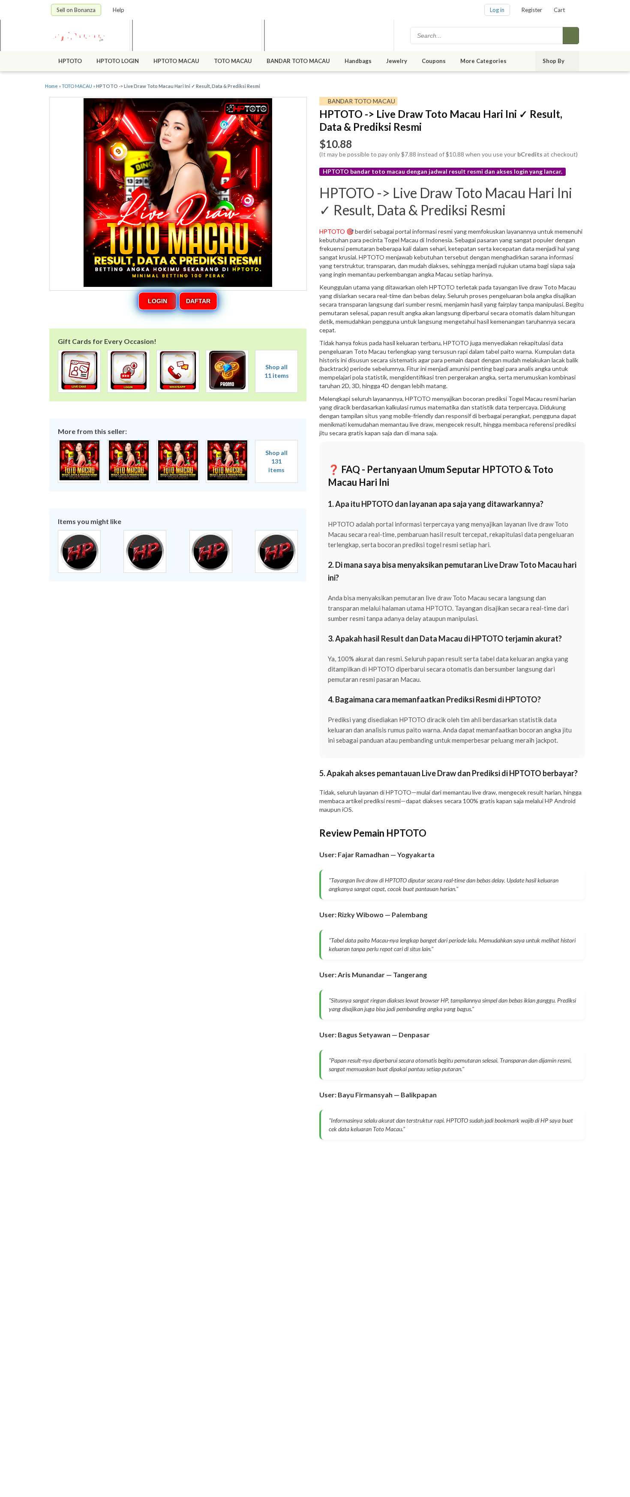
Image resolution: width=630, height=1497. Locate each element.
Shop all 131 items (276, 461)
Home (51, 86)
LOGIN (157, 301)
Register (532, 9)
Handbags (358, 60)
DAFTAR (198, 301)
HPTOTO (70, 60)
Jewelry (396, 60)
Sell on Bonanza (76, 9)
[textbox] (487, 35)
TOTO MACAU (233, 60)
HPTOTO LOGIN (117, 60)
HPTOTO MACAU (176, 60)
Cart (559, 9)
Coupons (434, 60)
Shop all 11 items (276, 371)
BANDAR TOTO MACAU (298, 60)
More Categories (484, 60)
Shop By (554, 60)
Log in (497, 9)
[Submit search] (571, 35)
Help (119, 9)
